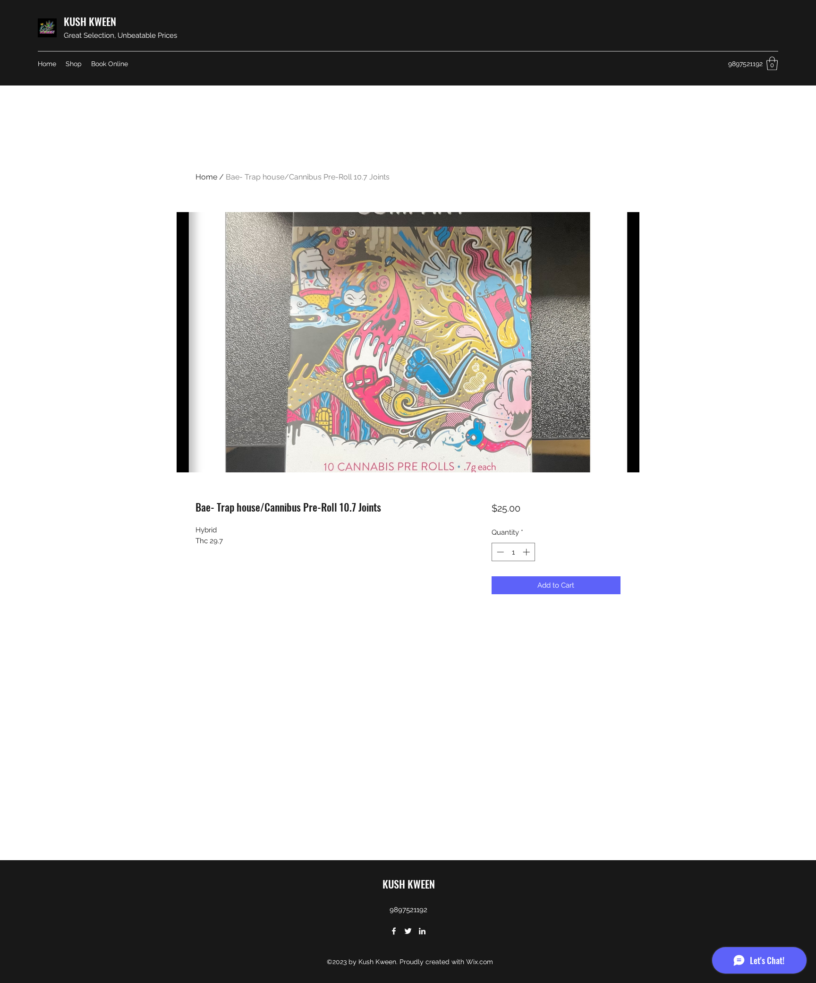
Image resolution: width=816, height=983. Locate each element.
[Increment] (527, 552)
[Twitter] (408, 931)
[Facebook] (394, 931)
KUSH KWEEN (90, 21)
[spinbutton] (513, 552)
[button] (772, 63)
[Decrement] (499, 552)
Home (206, 176)
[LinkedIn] (422, 931)
